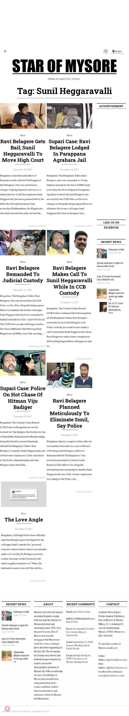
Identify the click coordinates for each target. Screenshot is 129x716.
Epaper (118, 51)
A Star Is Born (83, 611)
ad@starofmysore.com (117, 667)
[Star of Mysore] (64, 70)
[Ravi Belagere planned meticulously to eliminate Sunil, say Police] (69, 387)
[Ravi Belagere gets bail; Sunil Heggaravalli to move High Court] (23, 127)
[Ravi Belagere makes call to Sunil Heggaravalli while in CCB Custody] (69, 254)
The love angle (24, 519)
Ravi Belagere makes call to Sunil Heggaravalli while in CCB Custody (69, 280)
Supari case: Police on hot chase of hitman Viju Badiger (23, 397)
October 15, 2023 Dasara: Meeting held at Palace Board (79, 645)
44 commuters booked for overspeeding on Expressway (80, 632)
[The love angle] (24, 506)
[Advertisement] (64, 23)
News (23, 135)
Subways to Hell (116, 249)
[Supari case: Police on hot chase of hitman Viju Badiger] (23, 374)
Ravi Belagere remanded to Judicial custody (22, 274)
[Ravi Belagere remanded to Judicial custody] (23, 254)
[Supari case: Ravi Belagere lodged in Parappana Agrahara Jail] (69, 127)
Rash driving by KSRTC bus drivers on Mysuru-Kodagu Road (78, 658)
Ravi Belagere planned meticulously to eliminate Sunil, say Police (69, 413)
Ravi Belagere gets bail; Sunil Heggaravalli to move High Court (22, 150)
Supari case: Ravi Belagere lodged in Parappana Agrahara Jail (69, 150)
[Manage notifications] (7, 708)
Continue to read (36, 226)
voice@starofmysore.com (111, 675)
